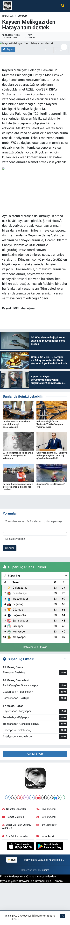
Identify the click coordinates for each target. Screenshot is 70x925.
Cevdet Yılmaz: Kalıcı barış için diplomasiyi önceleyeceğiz (16, 424)
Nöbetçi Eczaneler (16, 809)
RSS (13, 859)
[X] (14, 797)
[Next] (56, 797)
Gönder (9, 548)
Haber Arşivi (47, 836)
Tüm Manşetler (48, 824)
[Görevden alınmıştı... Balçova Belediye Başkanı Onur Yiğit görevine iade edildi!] (51, 441)
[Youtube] (38, 797)
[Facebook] (8, 797)
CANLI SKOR (35, 753)
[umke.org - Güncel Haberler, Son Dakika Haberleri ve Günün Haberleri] (7, 5)
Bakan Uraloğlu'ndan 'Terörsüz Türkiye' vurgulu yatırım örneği (49, 424)
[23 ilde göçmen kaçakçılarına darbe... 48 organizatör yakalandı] (18, 441)
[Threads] (50, 797)
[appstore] (20, 846)
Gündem (22, 16)
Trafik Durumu (48, 816)
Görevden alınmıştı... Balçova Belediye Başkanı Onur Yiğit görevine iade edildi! (51, 455)
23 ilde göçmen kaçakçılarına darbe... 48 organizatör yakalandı (18, 455)
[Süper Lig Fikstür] (65, 659)
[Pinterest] (20, 797)
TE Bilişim (43, 870)
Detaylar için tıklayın (35, 647)
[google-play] (49, 846)
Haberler (8, 16)
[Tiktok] (44, 797)
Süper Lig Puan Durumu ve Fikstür (16, 826)
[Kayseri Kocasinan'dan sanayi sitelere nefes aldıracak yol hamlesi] (18, 472)
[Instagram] (26, 797)
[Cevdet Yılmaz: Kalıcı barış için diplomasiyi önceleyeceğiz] (18, 410)
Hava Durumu (48, 809)
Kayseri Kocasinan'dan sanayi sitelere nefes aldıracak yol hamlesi (18, 487)
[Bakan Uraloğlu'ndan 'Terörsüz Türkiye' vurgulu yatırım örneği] (51, 410)
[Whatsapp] (62, 797)
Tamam (58, 881)
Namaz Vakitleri (15, 816)
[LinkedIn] (32, 797)
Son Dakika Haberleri (17, 836)
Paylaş (10, 49)
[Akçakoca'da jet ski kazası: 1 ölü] (51, 472)
